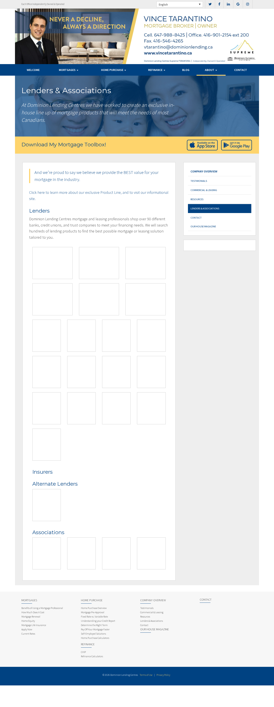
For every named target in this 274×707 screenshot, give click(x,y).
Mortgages (67, 70)
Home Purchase (112, 70)
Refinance (155, 70)
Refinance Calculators (92, 656)
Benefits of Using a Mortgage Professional (42, 608)
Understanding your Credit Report (98, 620)
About (210, 70)
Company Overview (204, 171)
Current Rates (28, 633)
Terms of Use (146, 674)
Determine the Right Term (94, 625)
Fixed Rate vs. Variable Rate (94, 616)
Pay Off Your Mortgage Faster (95, 629)
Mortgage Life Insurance (33, 625)
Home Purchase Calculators (95, 637)
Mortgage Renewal (30, 616)
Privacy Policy (163, 674)
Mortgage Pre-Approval (92, 612)
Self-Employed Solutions (93, 633)
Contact (240, 70)
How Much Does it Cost (32, 612)
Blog (185, 70)
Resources (197, 199)
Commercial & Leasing (204, 190)
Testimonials (199, 180)
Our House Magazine (203, 226)
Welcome (33, 70)
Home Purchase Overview (94, 608)
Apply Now (26, 629)
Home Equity (28, 620)
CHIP (83, 652)
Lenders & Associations (205, 208)
